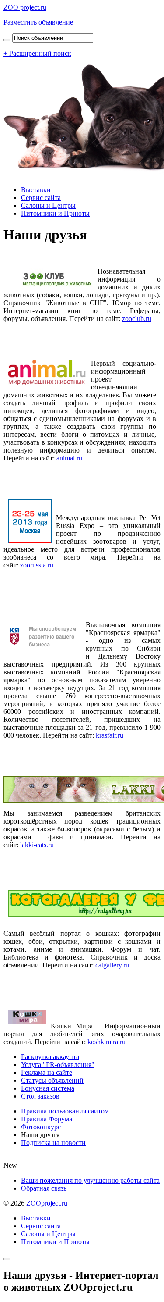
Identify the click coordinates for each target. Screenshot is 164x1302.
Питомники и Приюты (55, 213)
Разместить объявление (38, 22)
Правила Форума (46, 1119)
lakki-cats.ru (37, 845)
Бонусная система (47, 1088)
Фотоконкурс (41, 1127)
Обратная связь (43, 1188)
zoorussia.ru (36, 565)
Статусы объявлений (52, 1080)
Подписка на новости (53, 1142)
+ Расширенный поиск (37, 53)
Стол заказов (40, 1096)
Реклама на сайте (46, 1072)
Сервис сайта (41, 197)
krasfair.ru (109, 735)
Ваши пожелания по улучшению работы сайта (90, 1180)
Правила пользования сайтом (65, 1111)
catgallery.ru (112, 965)
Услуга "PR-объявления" (57, 1064)
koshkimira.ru (106, 1041)
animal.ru (69, 458)
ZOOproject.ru (46, 1203)
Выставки (36, 189)
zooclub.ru (136, 318)
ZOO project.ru (24, 7)
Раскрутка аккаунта (50, 1056)
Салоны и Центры (48, 205)
